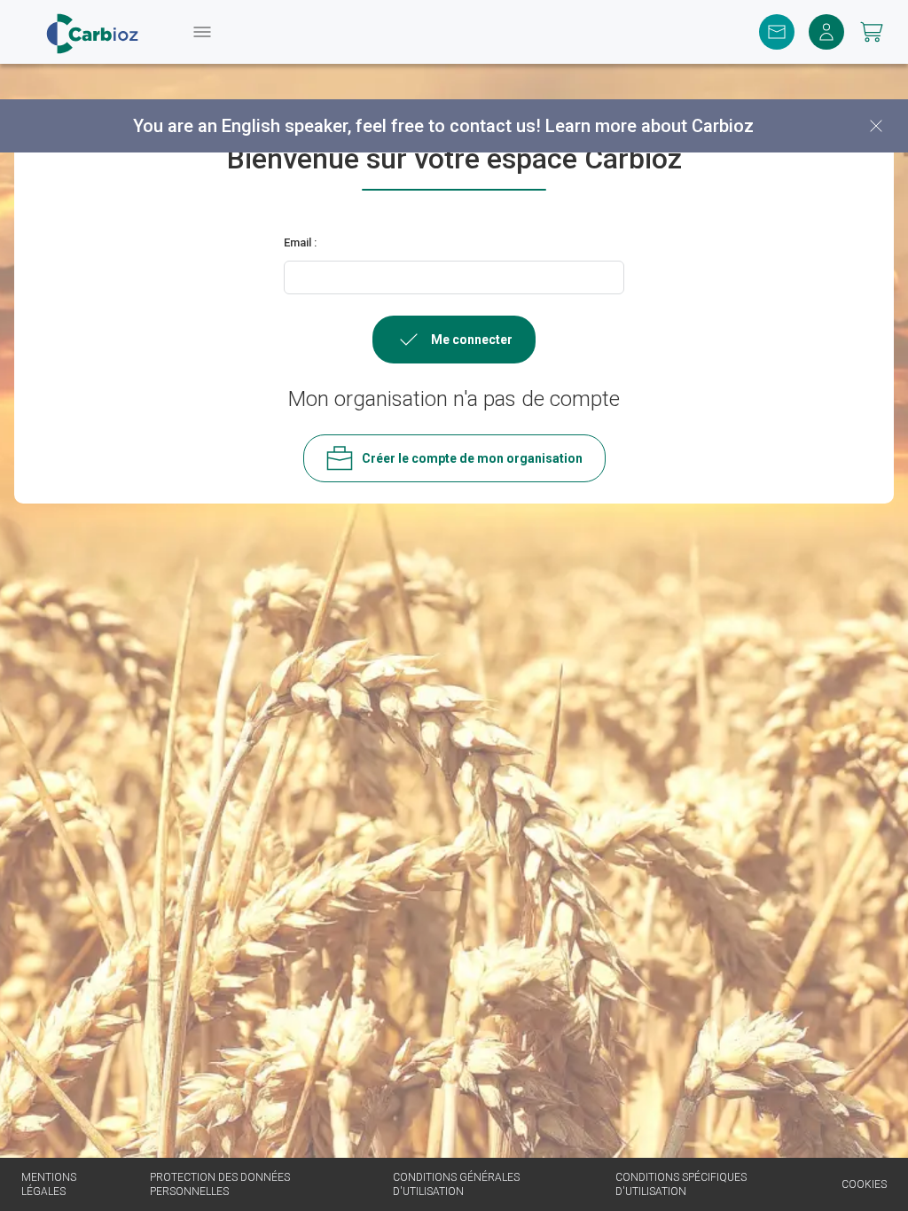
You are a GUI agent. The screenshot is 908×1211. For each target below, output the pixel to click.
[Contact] (776, 32)
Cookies (864, 1184)
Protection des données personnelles (220, 1184)
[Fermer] (876, 126)
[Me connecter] (826, 32)
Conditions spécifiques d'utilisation (681, 1184)
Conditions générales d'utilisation (456, 1184)
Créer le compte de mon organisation (472, 458)
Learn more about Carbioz (649, 126)
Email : (300, 242)
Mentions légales (48, 1184)
